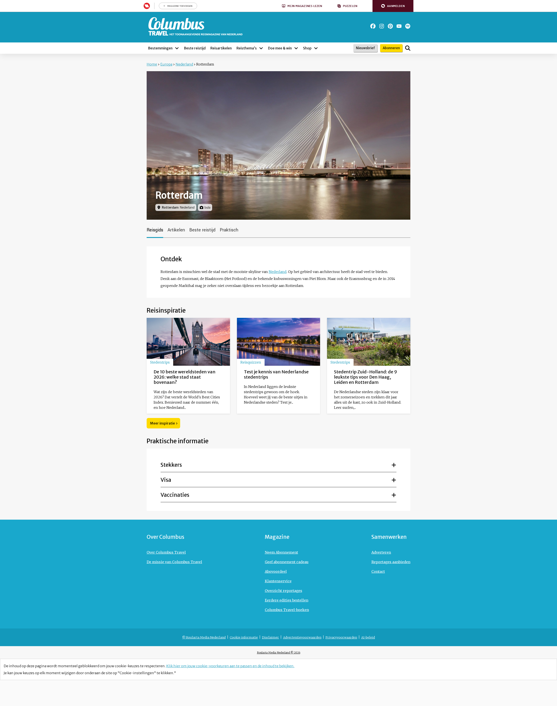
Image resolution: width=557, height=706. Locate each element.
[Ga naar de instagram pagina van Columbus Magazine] (381, 26)
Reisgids (155, 230)
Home (152, 64)
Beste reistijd (202, 230)
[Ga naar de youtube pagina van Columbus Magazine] (399, 26)
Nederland (184, 64)
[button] (392, 6)
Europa (166, 64)
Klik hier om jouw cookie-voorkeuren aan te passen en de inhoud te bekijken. (230, 666)
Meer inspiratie (162, 423)
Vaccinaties (175, 495)
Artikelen (176, 230)
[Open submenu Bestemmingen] (177, 48)
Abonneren (391, 48)
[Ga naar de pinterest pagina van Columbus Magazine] (390, 26)
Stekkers (171, 465)
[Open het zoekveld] (407, 48)
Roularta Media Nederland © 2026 (278, 652)
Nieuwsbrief (365, 48)
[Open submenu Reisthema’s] (261, 48)
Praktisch (229, 230)
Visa (166, 480)
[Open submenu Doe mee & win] (296, 48)
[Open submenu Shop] (316, 48)
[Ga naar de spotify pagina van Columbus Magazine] (407, 26)
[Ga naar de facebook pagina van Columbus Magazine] (373, 26)
